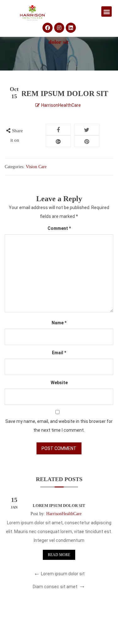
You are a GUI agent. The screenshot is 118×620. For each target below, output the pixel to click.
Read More (59, 555)
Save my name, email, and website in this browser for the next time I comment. (59, 426)
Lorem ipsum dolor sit (59, 505)
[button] (106, 11)
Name (59, 322)
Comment (59, 228)
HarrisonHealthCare (61, 105)
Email (59, 352)
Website (59, 382)
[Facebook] (47, 28)
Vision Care (36, 166)
